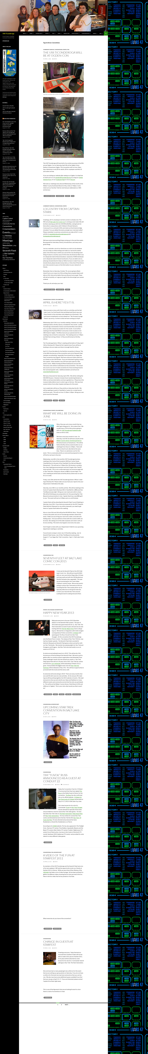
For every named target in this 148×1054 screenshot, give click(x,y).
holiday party (5, 237)
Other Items (6, 452)
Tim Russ (68, 795)
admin (55, 58)
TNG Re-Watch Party (67, 628)
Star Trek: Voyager (77, 807)
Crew (31, 33)
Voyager (7, 356)
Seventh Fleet (59, 609)
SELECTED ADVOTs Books (10, 329)
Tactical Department (8, 315)
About (24, 33)
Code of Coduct (6, 288)
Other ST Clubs (6, 423)
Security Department (9, 313)
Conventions (58, 49)
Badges (5, 447)
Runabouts (5, 469)
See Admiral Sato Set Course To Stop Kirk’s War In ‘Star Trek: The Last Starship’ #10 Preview (9, 168)
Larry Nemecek (55, 663)
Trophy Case (6, 284)
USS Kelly (46, 872)
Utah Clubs (5, 431)
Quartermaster (86, 33)
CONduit (75, 633)
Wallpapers (5, 404)
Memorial (5, 317)
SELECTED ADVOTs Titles (10, 398)
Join (53, 33)
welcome (13, 259)
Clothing (5, 449)
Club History (6, 270)
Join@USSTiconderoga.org (63, 177)
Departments (6, 293)
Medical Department (9, 306)
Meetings (60, 299)
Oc (13, 245)
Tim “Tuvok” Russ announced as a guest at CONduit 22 (62, 778)
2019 (4, 216)
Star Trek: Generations (52, 815)
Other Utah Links (7, 425)
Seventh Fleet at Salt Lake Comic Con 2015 (62, 559)
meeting (10, 237)
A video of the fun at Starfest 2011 (59, 856)
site (3, 253)
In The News (6, 278)
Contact (5, 274)
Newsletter (66, 33)
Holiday (52, 609)
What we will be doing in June (62, 415)
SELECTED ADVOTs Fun (9, 358)
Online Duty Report (7, 458)
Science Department (8, 310)
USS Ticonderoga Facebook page (71, 430)
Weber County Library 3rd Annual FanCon (69, 440)
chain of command (6, 220)
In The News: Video (8, 282)
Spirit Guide (6, 472)
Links (59, 33)
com (11, 220)
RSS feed (4, 97)
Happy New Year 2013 (58, 612)
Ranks (94, 33)
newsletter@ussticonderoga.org (58, 234)
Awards (5, 456)
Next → (67, 1004)
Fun (68, 49)
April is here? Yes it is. (58, 302)
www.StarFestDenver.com (50, 372)
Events (47, 33)
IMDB (55, 826)
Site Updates (9, 253)
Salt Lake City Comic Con (57, 222)
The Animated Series (9, 348)
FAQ (4, 276)
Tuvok (67, 807)
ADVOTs (5, 321)
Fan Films (7, 346)
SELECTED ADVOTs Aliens (10, 327)
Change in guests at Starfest (58, 943)
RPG (4, 248)
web (10, 259)
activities (7, 216)
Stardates (5, 474)
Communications (6, 221)
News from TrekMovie (9, 118)
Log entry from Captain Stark (61, 210)
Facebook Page (60, 179)
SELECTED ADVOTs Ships (10, 396)
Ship (100, 33)
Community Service (48, 49)
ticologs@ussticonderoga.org (51, 236)
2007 (4, 437)
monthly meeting (6, 243)
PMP (4, 460)
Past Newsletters (7, 402)
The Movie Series (9, 350)
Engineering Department (9, 304)
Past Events (5, 408)
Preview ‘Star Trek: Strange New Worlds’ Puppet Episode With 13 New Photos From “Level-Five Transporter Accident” (9, 184)
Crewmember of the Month (9, 290)
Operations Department (9, 308)
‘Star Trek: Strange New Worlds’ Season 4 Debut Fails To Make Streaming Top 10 (9, 141)
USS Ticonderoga (8, 33)
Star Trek (5, 255)
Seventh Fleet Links (7, 427)
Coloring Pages (6, 400)
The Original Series (9, 354)
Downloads (39, 33)
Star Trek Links (6, 429)
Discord (72, 179)
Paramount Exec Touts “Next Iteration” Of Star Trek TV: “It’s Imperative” (9, 175)
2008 (4, 439)
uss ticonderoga (6, 259)
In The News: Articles (9, 280)
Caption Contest (8, 218)
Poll (15, 245)
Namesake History (7, 464)
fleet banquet (13, 232)
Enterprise (7, 344)
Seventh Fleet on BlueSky (8, 105)
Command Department (9, 297)
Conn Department (8, 302)
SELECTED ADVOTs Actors (10, 325)
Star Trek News (8, 258)
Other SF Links (6, 421)
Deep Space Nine (77, 813)
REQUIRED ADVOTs (9, 323)
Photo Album (75, 33)
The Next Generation (66, 813)
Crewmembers (9, 229)
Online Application (7, 415)
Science (7, 247)
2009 (4, 441)
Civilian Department (8, 295)
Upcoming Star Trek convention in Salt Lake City (61, 710)
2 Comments (65, 784)
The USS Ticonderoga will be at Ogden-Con (62, 54)
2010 (4, 443)
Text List (5, 410)
